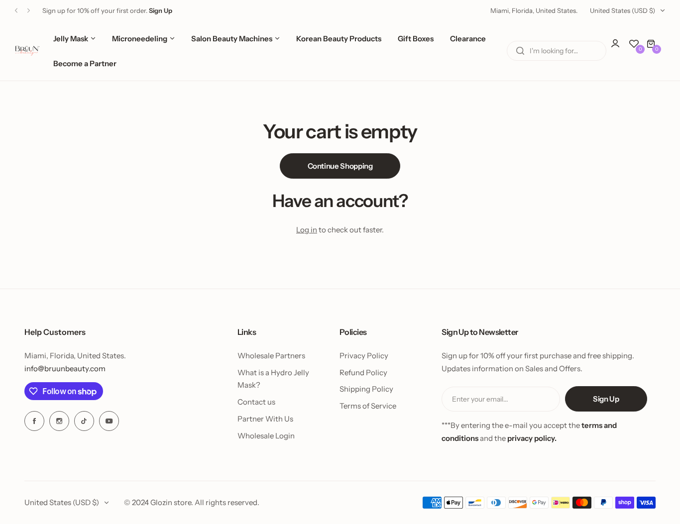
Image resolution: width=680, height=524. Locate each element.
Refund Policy (363, 372)
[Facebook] (34, 421)
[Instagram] (59, 421)
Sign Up (606, 399)
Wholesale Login (266, 435)
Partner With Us (265, 418)
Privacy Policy (364, 355)
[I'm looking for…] (520, 51)
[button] (16, 10)
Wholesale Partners (271, 355)
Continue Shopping (340, 166)
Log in (306, 229)
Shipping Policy (366, 389)
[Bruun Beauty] (27, 50)
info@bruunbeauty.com (65, 368)
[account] (620, 48)
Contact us (256, 402)
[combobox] (556, 51)
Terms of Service (368, 406)
